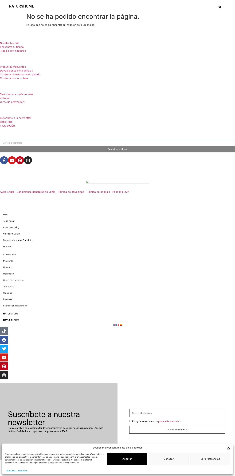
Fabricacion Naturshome (15, 305)
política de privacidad (169, 421)
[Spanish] (120, 325)
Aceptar (127, 458)
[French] (117, 325)
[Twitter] (4, 349)
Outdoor (7, 246)
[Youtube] (12, 160)
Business (7, 299)
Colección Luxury (11, 233)
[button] (228, 447)
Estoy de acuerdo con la (156, 421)
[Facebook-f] (4, 160)
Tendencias (9, 286)
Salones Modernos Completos (18, 240)
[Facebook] (4, 340)
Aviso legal (11, 470)
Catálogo (7, 293)
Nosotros (7, 267)
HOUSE (11, 320)
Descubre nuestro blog (26, 174)
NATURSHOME (21, 6)
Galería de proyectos (13, 280)
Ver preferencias (210, 458)
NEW (5, 214)
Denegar (169, 458)
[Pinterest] (20, 160)
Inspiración (8, 273)
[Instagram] (28, 160)
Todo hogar (9, 221)
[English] (114, 325)
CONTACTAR (9, 254)
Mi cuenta (8, 261)
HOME (10, 313)
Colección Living (11, 227)
